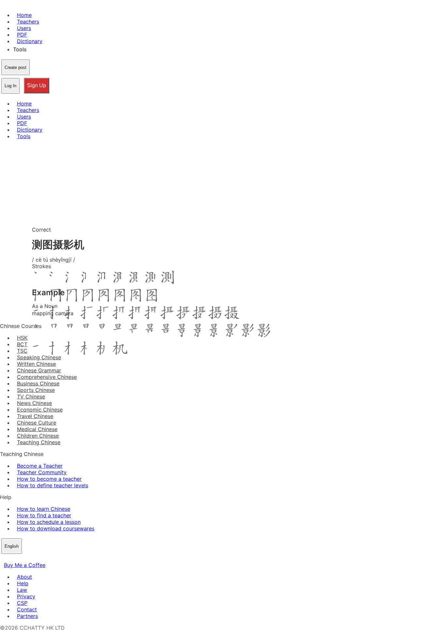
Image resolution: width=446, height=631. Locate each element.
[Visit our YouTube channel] (27, 558)
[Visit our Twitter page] (11, 558)
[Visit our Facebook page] (4, 558)
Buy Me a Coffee (24, 565)
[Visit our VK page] (19, 558)
